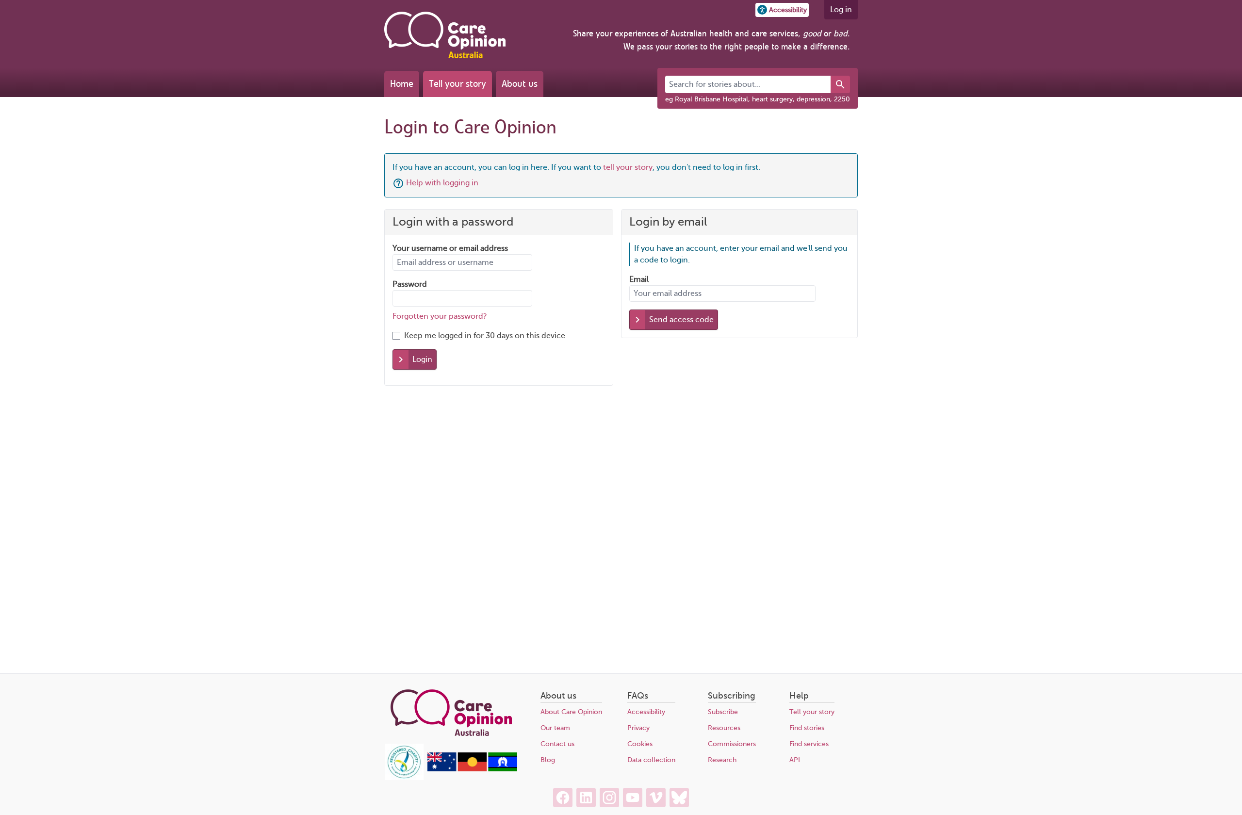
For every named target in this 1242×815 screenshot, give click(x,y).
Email (639, 279)
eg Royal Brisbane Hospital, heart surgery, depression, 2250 (757, 99)
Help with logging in (442, 183)
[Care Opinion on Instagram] (609, 797)
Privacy (638, 728)
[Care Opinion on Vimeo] (656, 797)
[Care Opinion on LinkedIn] (586, 797)
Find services (809, 744)
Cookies (640, 744)
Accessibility (646, 712)
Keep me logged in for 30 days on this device (484, 335)
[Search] (840, 84)
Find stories (806, 728)
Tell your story (457, 84)
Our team (555, 728)
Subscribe (723, 712)
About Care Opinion (571, 712)
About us (520, 84)
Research (722, 760)
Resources (724, 728)
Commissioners (732, 744)
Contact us (557, 744)
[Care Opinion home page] (445, 35)
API (794, 760)
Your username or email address (450, 248)
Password (409, 284)
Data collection (651, 760)
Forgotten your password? (439, 316)
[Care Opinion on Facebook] (562, 797)
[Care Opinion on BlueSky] (679, 797)
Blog (547, 760)
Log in (841, 9)
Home (401, 84)
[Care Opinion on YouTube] (632, 797)
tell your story (628, 167)
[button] (782, 10)
